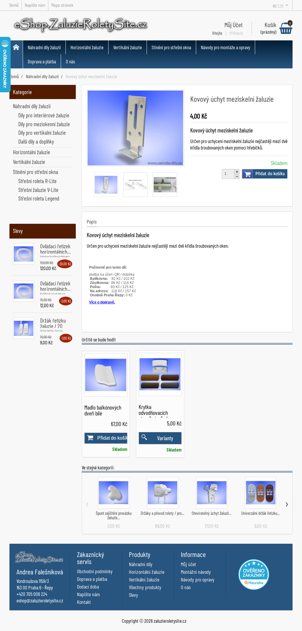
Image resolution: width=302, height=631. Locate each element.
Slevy (18, 230)
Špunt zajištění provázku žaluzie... (114, 515)
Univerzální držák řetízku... (260, 513)
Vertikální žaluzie (127, 47)
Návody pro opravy (197, 579)
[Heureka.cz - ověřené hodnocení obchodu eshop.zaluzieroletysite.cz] (253, 573)
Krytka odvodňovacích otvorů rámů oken (156, 412)
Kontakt (84, 602)
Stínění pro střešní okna (171, 47)
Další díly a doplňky (36, 141)
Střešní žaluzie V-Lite (38, 189)
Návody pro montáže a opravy (225, 47)
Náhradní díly (140, 564)
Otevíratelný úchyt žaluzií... (212, 513)
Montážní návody (196, 571)
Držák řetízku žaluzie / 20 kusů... (53, 326)
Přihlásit (236, 33)
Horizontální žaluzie (87, 47)
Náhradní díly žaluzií (44, 47)
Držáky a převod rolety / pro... (162, 513)
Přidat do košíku (270, 173)
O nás (70, 61)
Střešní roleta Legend (38, 198)
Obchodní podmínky (95, 571)
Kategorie (22, 91)
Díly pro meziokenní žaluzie (44, 124)
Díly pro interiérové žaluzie (43, 115)
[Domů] (16, 54)
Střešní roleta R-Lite (37, 181)
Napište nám (88, 594)
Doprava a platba (42, 61)
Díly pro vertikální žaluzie (42, 132)
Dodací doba (88, 586)
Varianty (165, 438)
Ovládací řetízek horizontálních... (55, 249)
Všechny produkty (145, 587)
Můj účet (188, 564)
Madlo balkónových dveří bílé (102, 410)
